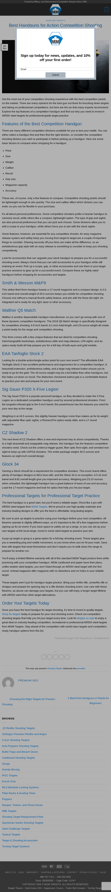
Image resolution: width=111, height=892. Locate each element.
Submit (55, 75)
